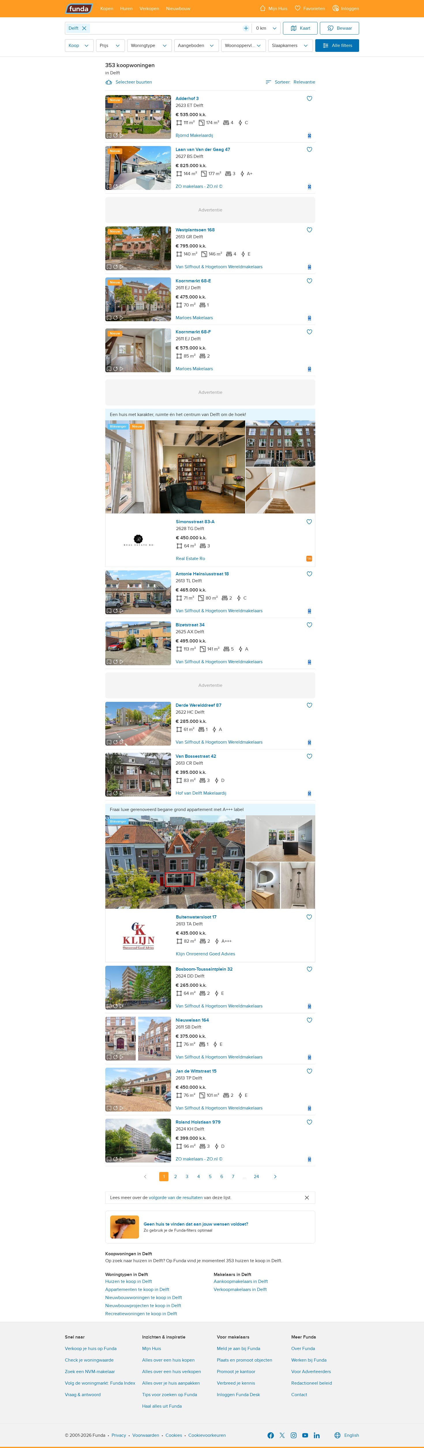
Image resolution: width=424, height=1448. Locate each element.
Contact (299, 1395)
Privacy (119, 1435)
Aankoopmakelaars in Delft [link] (241, 1281)
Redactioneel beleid (311, 1383)
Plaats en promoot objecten (244, 1360)
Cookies (174, 1435)
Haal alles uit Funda (162, 1406)
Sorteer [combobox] (295, 82)
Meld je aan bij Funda (238, 1348)
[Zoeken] (246, 28)
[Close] (84, 28)
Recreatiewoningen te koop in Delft (141, 1314)
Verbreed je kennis (236, 1383)
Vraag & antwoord (83, 1395)
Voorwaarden (145, 1435)
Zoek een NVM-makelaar (90, 1372)
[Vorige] (145, 1176)
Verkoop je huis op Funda (91, 1348)
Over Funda (303, 1348)
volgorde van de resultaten (176, 1198)
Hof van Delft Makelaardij (201, 793)
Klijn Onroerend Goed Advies (205, 954)
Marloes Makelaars (194, 318)
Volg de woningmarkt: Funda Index (100, 1383)
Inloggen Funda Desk (238, 1395)
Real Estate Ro (190, 559)
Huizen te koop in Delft (128, 1281)
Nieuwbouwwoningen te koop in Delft (143, 1297)
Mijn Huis (151, 1348)
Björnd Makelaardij (194, 135)
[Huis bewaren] (309, 98)
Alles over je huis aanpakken (171, 1383)
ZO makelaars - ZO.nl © (199, 186)
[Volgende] (275, 1176)
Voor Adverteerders (311, 1372)
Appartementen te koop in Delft (137, 1289)
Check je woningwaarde (89, 1360)
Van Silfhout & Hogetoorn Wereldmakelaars (219, 267)
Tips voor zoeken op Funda (169, 1395)
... (244, 1176)
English (351, 1435)
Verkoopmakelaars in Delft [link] (240, 1289)
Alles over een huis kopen (168, 1360)
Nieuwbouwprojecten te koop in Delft (143, 1306)
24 (256, 1176)
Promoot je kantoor (236, 1372)
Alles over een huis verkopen (171, 1372)
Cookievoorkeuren (207, 1435)
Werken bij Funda (309, 1360)
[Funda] (79, 8)
